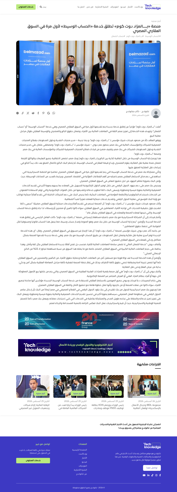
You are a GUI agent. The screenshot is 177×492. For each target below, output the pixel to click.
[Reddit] (33, 113)
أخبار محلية (156, 21)
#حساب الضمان (118, 36)
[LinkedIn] (148, 475)
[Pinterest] (43, 113)
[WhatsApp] (53, 113)
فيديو (123, 7)
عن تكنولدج (81, 474)
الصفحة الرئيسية (79, 450)
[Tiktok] (152, 475)
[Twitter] (28, 113)
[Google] (48, 113)
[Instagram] (156, 475)
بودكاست (138, 7)
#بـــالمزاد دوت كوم (135, 36)
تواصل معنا (151, 468)
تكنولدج (145, 112)
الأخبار (130, 7)
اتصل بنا (81, 7)
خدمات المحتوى (26, 7)
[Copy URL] (22, 113)
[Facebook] (38, 113)
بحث (44, 7)
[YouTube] (144, 475)
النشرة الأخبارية (80, 470)
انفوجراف (114, 7)
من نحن (89, 7)
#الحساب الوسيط (153, 36)
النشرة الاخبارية (101, 7)
